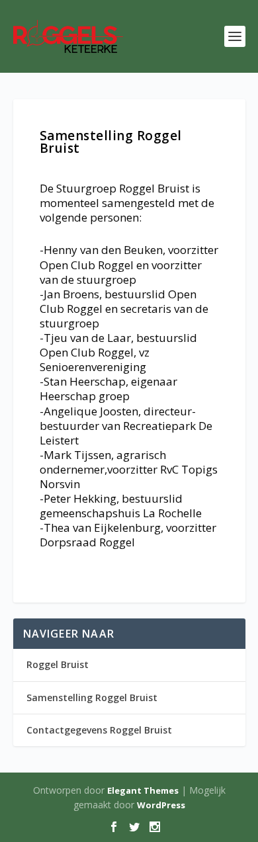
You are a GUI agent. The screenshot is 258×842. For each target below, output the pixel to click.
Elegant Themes (143, 790)
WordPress (161, 805)
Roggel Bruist (57, 664)
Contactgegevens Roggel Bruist (99, 730)
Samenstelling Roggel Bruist (91, 697)
